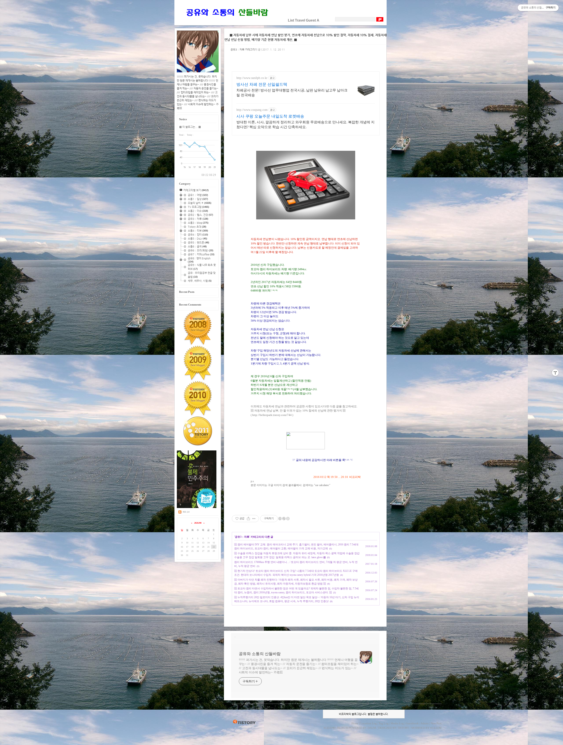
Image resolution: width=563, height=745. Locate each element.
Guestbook (412, 723)
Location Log (368, 723)
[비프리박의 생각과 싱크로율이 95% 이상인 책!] (197, 507)
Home (354, 723)
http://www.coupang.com (252, 109)
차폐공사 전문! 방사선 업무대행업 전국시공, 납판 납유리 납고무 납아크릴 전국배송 (291, 92)
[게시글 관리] (254, 518)
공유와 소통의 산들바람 (260, 654)
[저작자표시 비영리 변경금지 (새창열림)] (284, 518)
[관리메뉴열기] (555, 372)
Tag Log (384, 723)
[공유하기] (248, 518)
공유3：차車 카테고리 (242, 49)
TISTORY (244, 722)
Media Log (397, 723)
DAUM (371, 727)
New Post (436, 723)
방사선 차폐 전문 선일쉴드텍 (261, 84)
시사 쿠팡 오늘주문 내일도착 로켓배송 (270, 116)
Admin (424, 723)
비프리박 (329, 727)
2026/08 (197, 523)
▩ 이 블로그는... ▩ (190, 126)
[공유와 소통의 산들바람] (227, 20)
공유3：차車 (242, 536)
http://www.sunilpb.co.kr (251, 78)
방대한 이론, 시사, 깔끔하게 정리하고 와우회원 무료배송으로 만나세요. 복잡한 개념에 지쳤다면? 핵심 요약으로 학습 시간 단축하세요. (305, 124)
